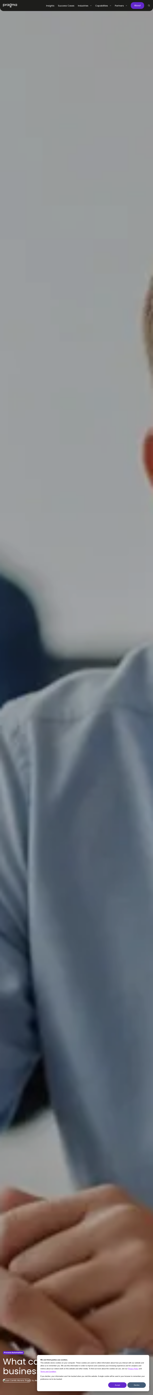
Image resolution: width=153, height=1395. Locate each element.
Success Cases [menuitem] (66, 5)
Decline (136, 1385)
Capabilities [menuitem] (101, 5)
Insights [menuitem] (50, 5)
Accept (117, 1385)
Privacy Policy (133, 1369)
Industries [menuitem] (83, 5)
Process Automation (13, 1352)
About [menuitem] (137, 5)
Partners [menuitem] (119, 5)
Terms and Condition (48, 1371)
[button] (149, 5)
